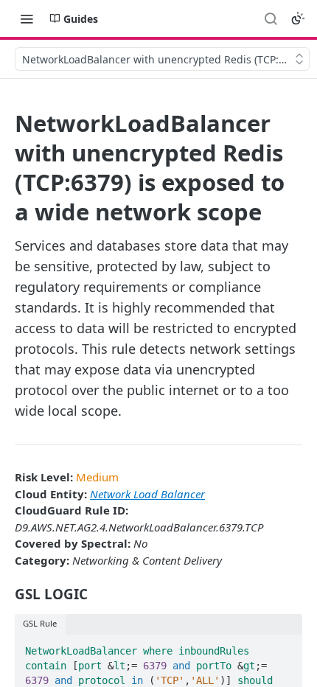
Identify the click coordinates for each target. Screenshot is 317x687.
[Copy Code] (284, 647)
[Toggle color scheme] (298, 18)
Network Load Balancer (147, 494)
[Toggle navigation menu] (26, 18)
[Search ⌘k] (270, 18)
